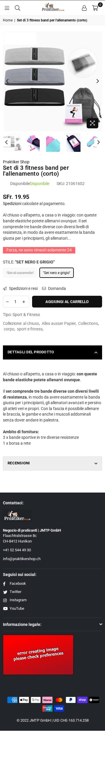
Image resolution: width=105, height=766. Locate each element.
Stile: (29, 262)
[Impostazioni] (84, 7)
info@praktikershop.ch (22, 559)
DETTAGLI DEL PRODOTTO (31, 352)
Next (97, 81)
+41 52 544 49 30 (17, 550)
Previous (7, 81)
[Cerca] (17, 7)
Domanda (56, 288)
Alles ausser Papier (59, 323)
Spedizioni (12, 203)
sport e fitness (30, 329)
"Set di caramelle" (20, 273)
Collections (88, 323)
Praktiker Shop (16, 161)
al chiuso (31, 323)
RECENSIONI (19, 463)
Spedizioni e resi (23, 288)
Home (8, 20)
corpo (9, 329)
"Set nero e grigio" (56, 273)
